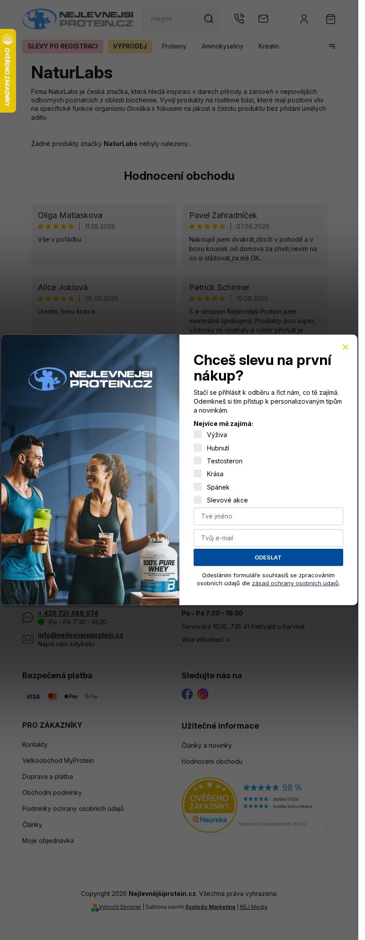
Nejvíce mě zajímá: (223, 423)
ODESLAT (268, 557)
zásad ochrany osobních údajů (295, 583)
